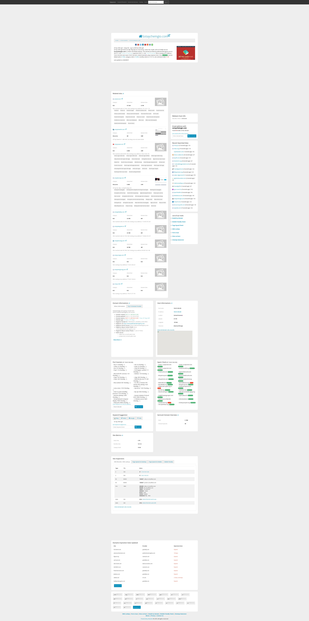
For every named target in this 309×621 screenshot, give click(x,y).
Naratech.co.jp (178, 161)
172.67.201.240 (145, 472)
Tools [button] (145, 2)
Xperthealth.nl (178, 192)
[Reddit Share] (150, 44)
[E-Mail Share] (152, 44)
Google (132, 418)
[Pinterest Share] (145, 44)
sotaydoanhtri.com (119, 129)
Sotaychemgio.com (134, 40)
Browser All (118, 585)
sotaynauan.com (118, 144)
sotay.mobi (117, 284)
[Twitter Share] (141, 44)
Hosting (141, 2)
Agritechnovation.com (180, 178)
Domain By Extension (133, 2)
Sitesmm (113, 2)
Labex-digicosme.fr (179, 175)
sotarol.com (117, 99)
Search (166, 2)
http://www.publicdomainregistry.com (134, 323)
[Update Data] (123, 93)
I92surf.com (177, 201)
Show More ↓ (117, 340)
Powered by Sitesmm (147, 619)
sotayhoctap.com (119, 178)
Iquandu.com (177, 208)
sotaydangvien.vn (119, 226)
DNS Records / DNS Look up (122, 462)
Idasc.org (176, 148)
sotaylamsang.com (119, 241)
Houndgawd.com (178, 169)
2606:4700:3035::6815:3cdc (149, 499)
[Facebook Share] (136, 44)
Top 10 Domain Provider (134, 306)
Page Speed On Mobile (155, 462)
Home (116, 40)
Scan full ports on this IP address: (122, 404)
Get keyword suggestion (119, 424)
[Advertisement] (154, 17)
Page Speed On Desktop (139, 462)
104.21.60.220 (177, 312)
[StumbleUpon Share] (148, 44)
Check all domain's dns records (165, 330)
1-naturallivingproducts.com (181, 164)
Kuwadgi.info (177, 186)
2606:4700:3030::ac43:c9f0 (149, 503)
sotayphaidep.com (119, 212)
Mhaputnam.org (178, 172)
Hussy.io (176, 145)
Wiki (140, 418)
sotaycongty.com (119, 255)
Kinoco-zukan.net (178, 155)
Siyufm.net (177, 158)
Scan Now (139, 407)
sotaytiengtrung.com (120, 269)
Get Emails (192, 136)
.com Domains (124, 40)
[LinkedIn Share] (143, 44)
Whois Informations (119, 306)
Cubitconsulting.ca (179, 183)
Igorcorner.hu (177, 189)
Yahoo (124, 418)
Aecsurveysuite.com (179, 205)
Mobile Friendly (168, 462)
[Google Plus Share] (138, 44)
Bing (117, 418)
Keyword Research (122, 2)
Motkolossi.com (178, 195)
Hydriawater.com (178, 151)
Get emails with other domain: (180, 133)
